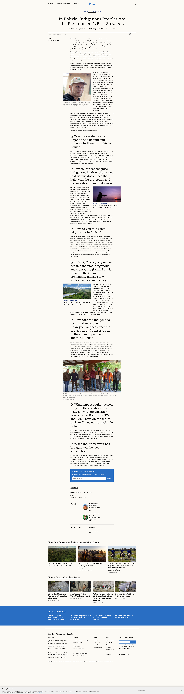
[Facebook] (119, 654)
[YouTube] (128, 654)
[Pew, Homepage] (92, 3)
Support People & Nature (68, 577)
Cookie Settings (141, 690)
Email (73, 476)
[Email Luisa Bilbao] (90, 533)
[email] (55, 41)
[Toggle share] (135, 37)
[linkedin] (51, 41)
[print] (58, 41)
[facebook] (49, 41)
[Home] (60, 634)
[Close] (181, 690)
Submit (109, 478)
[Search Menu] (135, 4)
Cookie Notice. (39, 692)
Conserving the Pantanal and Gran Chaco (79, 542)
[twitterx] (53, 41)
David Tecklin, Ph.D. (94, 514)
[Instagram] (122, 654)
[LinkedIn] (124, 654)
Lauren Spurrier (93, 503)
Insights (96, 637)
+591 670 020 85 (93, 531)
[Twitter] (126, 654)
